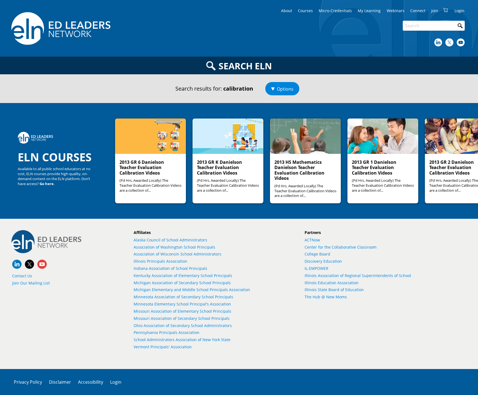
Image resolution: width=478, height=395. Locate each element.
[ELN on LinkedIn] (438, 42)
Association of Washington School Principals (174, 247)
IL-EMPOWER (316, 268)
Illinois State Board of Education (334, 289)
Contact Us (22, 275)
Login (115, 382)
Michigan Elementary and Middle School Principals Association (192, 289)
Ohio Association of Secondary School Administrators (183, 325)
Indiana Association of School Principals (170, 268)
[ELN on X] (449, 42)
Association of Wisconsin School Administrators (177, 254)
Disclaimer (60, 382)
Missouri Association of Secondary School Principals (182, 318)
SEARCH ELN (245, 66)
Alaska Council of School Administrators (170, 240)
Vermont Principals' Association (163, 346)
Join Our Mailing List (31, 283)
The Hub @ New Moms (326, 296)
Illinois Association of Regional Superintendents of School (358, 275)
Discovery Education (323, 261)
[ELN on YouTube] (461, 42)
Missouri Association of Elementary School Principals (182, 311)
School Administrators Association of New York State (182, 339)
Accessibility (90, 382)
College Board (317, 254)
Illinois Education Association (331, 282)
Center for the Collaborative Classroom (340, 247)
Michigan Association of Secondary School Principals (182, 282)
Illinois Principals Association (160, 261)
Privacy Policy (28, 382)
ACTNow (312, 240)
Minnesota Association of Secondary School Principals (183, 296)
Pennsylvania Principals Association (166, 332)
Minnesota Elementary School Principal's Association (182, 304)
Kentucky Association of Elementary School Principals (183, 275)
